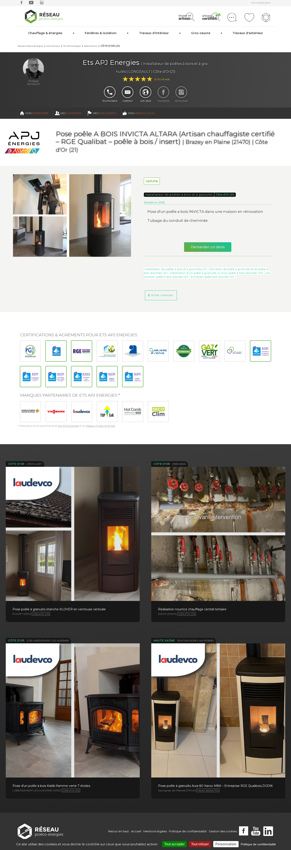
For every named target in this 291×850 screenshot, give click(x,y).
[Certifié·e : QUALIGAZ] (158, 351)
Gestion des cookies (223, 831)
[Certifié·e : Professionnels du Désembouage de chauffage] (184, 351)
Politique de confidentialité (188, 831)
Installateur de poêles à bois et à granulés (179, 194)
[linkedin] (41, 3)
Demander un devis (208, 247)
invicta (152, 181)
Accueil (136, 831)
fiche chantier (162, 295)
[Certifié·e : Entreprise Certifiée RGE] (81, 351)
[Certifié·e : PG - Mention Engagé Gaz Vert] (209, 351)
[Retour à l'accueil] (40, 831)
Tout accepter (174, 844)
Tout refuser (200, 844)
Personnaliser (225, 844)
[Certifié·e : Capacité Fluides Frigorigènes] (107, 351)
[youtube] (31, 3)
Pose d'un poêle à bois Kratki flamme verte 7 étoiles (73, 694)
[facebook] (21, 3)
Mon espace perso (260, 2)
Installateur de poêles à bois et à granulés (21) (176, 269)
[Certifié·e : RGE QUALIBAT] (56, 351)
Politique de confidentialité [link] (258, 844)
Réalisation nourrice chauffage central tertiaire (218, 517)
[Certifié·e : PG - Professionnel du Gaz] (30, 351)
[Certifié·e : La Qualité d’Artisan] (132, 351)
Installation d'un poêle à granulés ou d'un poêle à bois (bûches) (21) (216, 272)
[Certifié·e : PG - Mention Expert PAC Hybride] (235, 351)
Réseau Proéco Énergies (100, 425)
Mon (37, 113)
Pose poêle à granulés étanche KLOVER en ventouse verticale (72, 517)
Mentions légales (155, 831)
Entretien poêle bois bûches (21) (212, 276)
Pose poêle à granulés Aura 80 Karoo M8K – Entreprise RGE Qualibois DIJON (218, 694)
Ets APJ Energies (68, 425)
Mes (70, 113)
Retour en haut (118, 831)
